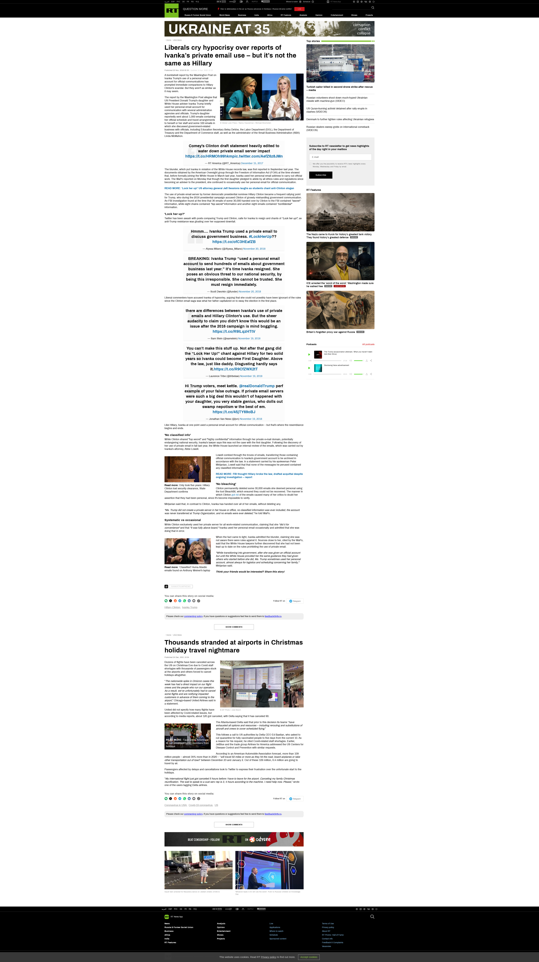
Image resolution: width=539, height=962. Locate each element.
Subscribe (321, 175)
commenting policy (193, 616)
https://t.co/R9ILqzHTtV (234, 331)
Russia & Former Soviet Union (198, 15)
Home (168, 40)
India (256, 15)
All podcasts (368, 344)
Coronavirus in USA (176, 805)
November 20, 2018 (254, 248)
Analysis (303, 15)
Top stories (313, 41)
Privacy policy (328, 927)
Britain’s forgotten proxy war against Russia (331, 332)
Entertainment (337, 15)
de (181, 909)
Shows (354, 15)
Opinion (318, 15)
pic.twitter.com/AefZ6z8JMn (257, 156)
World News (224, 15)
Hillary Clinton (172, 607)
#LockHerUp (260, 236)
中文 (197, 2)
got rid (235, 494)
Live (271, 924)
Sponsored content (278, 939)
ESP (173, 2)
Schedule (274, 935)
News (167, 924)
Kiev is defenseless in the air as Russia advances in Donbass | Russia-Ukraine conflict (256, 9)
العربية (167, 2)
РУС (178, 2)
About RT (326, 931)
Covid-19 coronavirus (201, 805)
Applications (275, 927)
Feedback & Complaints (332, 943)
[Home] (172, 11)
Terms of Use (328, 924)
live (299, 9)
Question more (195, 9)
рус (176, 909)
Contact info (327, 939)
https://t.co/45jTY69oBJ (234, 412)
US (216, 805)
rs (190, 909)
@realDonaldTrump (257, 386)
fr (185, 909)
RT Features (286, 15)
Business (242, 15)
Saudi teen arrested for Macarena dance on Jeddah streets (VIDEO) (192, 892)
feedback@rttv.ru (273, 616)
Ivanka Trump (189, 607)
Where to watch (276, 931)
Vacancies (326, 946)
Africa (269, 15)
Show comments (234, 627)
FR (188, 2)
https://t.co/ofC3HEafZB (234, 242)
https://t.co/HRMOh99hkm (208, 156)
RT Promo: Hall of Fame (333, 935)
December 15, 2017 (252, 163)
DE (183, 2)
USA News (177, 40)
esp (170, 909)
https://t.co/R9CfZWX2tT (236, 369)
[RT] (221, 2)
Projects (369, 15)
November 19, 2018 (249, 338)
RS (192, 2)
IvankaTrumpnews (180, 586)
